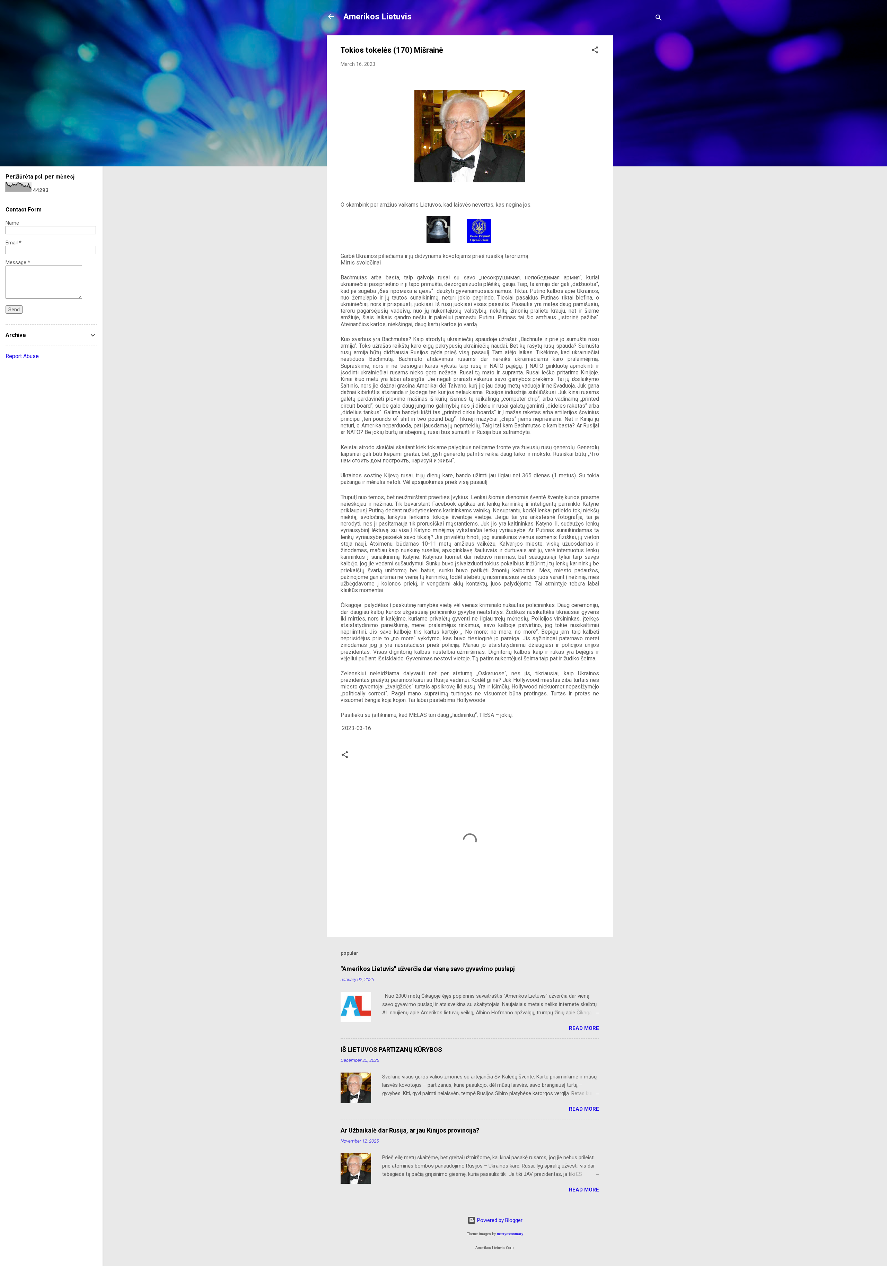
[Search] (659, 18)
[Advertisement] (640, 139)
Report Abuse (22, 356)
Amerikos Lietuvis (377, 16)
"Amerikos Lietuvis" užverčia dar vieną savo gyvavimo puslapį (428, 968)
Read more (584, 1028)
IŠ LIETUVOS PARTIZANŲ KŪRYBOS (391, 1049)
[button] (595, 51)
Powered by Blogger (499, 1220)
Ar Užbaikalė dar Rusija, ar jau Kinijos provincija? (410, 1130)
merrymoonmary (510, 1234)
